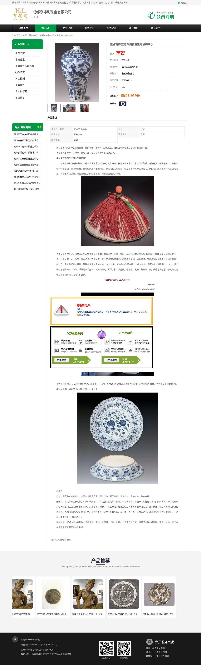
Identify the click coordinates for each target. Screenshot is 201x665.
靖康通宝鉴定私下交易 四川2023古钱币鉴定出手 (70, 614)
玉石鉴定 (20, 53)
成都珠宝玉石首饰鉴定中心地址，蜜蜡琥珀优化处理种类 (28, 159)
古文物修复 (21, 91)
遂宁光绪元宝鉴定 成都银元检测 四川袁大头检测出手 (37, 614)
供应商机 (45, 28)
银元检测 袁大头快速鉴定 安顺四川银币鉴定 (174, 614)
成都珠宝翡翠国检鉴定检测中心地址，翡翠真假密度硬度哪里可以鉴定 (28, 146)
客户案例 (133, 28)
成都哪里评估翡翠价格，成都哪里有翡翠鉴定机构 (28, 171)
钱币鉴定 (20, 72)
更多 (39, 127)
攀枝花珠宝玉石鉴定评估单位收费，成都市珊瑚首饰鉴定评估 (28, 183)
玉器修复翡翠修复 (24, 66)
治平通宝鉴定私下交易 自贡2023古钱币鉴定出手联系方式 (28, 189)
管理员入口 (57, 654)
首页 (25, 35)
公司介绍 (89, 28)
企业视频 (67, 28)
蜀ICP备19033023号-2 (49, 645)
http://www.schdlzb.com (60, 540)
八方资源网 (37, 654)
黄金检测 (20, 78)
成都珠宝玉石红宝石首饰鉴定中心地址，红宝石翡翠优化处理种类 (28, 165)
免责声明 (47, 654)
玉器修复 (20, 85)
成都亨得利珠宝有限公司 (31, 650)
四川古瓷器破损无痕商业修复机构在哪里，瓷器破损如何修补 (28, 140)
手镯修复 (20, 97)
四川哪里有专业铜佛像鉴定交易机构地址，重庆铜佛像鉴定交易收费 (28, 134)
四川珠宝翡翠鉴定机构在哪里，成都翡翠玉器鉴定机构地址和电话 (28, 177)
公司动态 (111, 28)
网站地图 (67, 654)
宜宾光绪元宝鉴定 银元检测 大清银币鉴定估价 (105, 614)
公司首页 (23, 28)
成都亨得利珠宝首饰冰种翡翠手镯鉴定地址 (28, 152)
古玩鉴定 (20, 59)
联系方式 (156, 28)
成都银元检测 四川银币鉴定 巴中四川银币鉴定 (140, 614)
